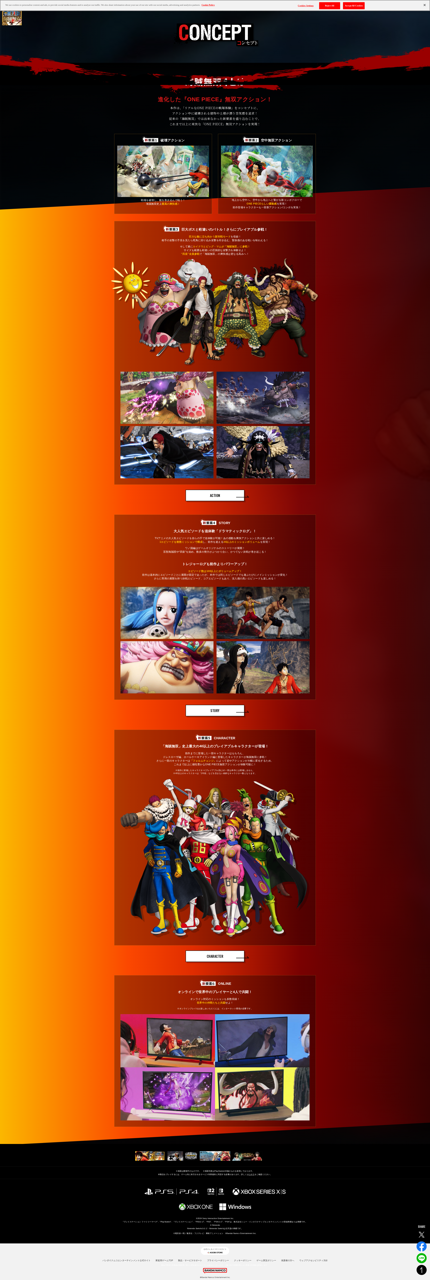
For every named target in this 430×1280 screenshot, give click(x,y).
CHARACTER (215, 956)
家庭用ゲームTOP (164, 1260)
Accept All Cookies (354, 5)
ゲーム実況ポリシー (266, 1260)
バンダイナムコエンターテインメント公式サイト (126, 1260)
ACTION (215, 495)
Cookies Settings (306, 5)
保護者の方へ (287, 1260)
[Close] (424, 5)
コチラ (252, 1174)
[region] (215, 5)
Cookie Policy (208, 5)
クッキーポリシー (242, 1260)
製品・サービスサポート (190, 1260)
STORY (215, 710)
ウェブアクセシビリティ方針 (313, 1260)
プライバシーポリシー (218, 1260)
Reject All (329, 5)
